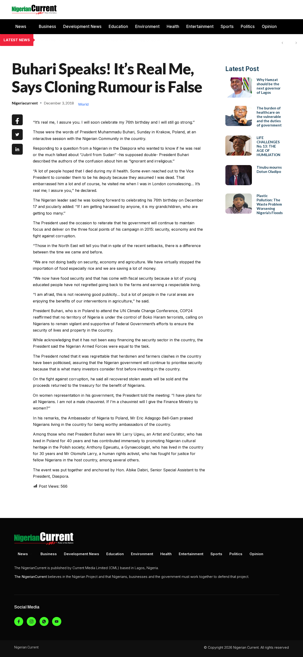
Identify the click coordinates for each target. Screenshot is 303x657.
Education (118, 26)
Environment (147, 26)
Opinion (269, 26)
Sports (227, 26)
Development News (82, 26)
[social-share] (17, 119)
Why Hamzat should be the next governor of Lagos (269, 85)
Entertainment (200, 26)
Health (173, 26)
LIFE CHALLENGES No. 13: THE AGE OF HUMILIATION (268, 146)
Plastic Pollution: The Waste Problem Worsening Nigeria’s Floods (270, 204)
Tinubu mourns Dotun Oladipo (269, 169)
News (20, 26)
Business (47, 26)
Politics (248, 26)
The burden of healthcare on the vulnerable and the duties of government (105, 40)
